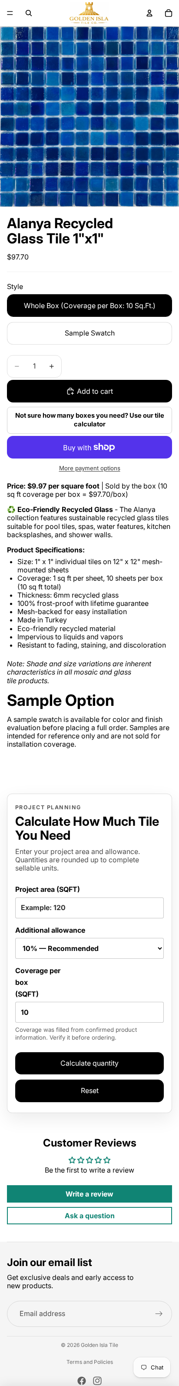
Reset (90, 1090)
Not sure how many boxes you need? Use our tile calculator (89, 420)
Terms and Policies (89, 1362)
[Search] (28, 13)
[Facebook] (81, 1381)
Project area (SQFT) (47, 889)
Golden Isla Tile (99, 1345)
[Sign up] (159, 1314)
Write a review (89, 1194)
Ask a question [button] (90, 1215)
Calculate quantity (89, 1063)
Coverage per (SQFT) (76, 1004)
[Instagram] (97, 1381)
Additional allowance (50, 930)
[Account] (149, 13)
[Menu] (10, 13)
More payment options (89, 468)
